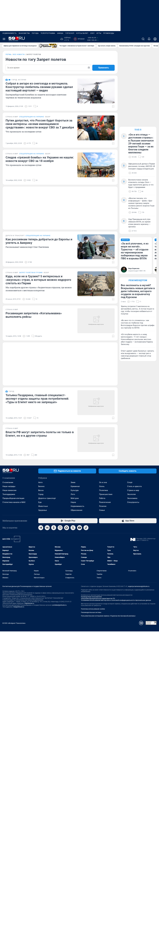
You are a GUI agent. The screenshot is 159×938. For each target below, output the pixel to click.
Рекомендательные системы (91, 612)
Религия (102, 506)
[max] (66, 527)
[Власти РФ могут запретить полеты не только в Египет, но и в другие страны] (96, 439)
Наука (73, 502)
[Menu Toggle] (4, 38)
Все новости (19, 54)
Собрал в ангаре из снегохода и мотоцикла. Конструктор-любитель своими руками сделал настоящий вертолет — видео (39, 87)
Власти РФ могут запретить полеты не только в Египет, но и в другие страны (40, 433)
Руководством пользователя (91, 597)
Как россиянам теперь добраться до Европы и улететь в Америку (39, 241)
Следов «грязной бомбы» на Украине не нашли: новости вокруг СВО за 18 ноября (40, 159)
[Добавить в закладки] (113, 106)
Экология (131, 494)
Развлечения (105, 502)
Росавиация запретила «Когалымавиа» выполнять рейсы (34, 315)
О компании (7, 482)
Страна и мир (133, 490)
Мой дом (75, 498)
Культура (75, 490)
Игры (99, 33)
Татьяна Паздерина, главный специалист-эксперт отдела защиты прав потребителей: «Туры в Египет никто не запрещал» (37, 398)
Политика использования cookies (93, 609)
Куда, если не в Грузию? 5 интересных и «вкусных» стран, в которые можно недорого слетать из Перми (38, 280)
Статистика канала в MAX (13, 502)
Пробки (79, 39)
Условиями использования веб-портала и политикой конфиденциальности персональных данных (116, 600)
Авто (40, 482)
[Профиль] (155, 38)
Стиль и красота (134, 486)
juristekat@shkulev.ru (59, 605)
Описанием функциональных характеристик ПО (98, 598)
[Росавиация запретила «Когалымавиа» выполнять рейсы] (96, 320)
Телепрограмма (48, 33)
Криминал (75, 486)
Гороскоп (69, 33)
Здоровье (42, 510)
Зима (73, 482)
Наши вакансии (9, 490)
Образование (76, 510)
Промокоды (108, 33)
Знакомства (24, 33)
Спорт (129, 482)
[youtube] (79, 527)
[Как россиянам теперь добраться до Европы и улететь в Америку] (96, 246)
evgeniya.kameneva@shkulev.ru (138, 586)
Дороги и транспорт (47, 498)
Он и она (103, 482)
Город (40, 494)
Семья (102, 510)
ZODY (92, 33)
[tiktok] (85, 527)
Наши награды (8, 486)
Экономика (132, 498)
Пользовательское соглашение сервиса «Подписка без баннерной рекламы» (108, 616)
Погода (35, 33)
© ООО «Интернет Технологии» (14, 623)
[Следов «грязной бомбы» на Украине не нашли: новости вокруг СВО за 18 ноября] (96, 164)
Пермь (8, 54)
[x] (73, 527)
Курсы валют (82, 33)
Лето (73, 494)
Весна (40, 490)
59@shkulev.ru (29, 603)
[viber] (60, 527)
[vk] (47, 527)
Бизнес (41, 486)
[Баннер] (48, 46)
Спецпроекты (133, 502)
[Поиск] (143, 38)
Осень (101, 486)
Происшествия (105, 494)
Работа (102, 498)
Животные (43, 506)
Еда (39, 502)
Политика (103, 490)
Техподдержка (8, 494)
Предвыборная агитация (13, 498)
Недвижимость (9, 33)
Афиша (60, 33)
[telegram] (40, 527)
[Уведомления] (149, 38)
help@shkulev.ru (18, 607)
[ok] (53, 527)
